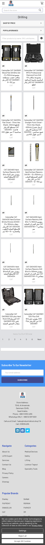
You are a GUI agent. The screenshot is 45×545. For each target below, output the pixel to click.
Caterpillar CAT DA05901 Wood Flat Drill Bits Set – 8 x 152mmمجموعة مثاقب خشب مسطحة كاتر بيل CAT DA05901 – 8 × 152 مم (11, 76)
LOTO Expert (7, 456)
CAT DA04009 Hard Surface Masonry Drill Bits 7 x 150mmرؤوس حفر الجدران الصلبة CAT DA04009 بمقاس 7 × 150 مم (33, 223)
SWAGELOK (7, 507)
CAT (3, 512)
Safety (27, 456)
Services (5, 460)
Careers (5, 477)
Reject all (22, 536)
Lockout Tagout (31, 464)
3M (25, 512)
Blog (4, 469)
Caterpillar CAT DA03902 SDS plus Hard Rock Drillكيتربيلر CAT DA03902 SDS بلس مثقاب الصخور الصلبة (11, 319)
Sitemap (5, 482)
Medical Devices (31, 451)
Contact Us (6, 464)
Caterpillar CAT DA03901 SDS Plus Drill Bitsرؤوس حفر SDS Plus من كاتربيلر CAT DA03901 (33, 319)
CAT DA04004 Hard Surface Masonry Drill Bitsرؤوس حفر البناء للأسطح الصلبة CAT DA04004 (11, 271)
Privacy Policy (7, 473)
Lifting (27, 460)
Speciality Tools (31, 469)
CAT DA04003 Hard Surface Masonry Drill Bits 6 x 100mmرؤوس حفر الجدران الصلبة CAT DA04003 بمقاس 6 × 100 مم (33, 272)
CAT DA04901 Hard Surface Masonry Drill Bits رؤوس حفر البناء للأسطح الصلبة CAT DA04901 (11, 174)
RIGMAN (27, 503)
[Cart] (42, 3)
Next (39, 339)
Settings (22, 530)
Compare (3, 66)
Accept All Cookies (22, 541)
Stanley (5, 499)
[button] (41, 38)
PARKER (27, 507)
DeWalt (26, 499)
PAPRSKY (6, 503)
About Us (6, 451)
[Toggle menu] (3, 3)
